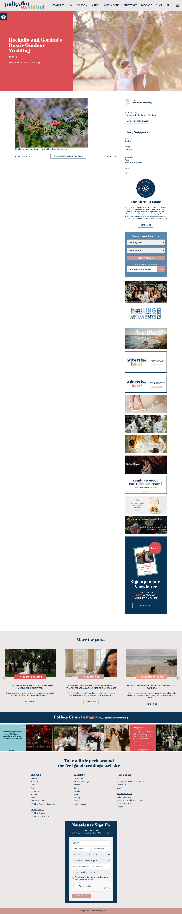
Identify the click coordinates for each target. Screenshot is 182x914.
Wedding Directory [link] (38, 813)
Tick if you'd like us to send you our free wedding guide (91, 878)
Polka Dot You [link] (90, 676)
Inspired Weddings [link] (31, 62)
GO (161, 269)
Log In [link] (119, 788)
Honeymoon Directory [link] (40, 816)
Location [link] (77, 791)
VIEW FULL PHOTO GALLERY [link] (138, 121)
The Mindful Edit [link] (37, 801)
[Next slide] (178, 678)
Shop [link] (159, 5)
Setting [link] (77, 798)
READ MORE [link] (146, 225)
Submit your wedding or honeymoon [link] (132, 800)
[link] (3, 16)
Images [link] (77, 785)
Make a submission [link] (124, 797)
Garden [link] (128, 149)
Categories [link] (78, 778)
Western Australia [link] (133, 162)
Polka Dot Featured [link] (30, 676)
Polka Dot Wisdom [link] (151, 676)
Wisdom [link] (82, 5)
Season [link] (77, 801)
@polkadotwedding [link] (116, 717)
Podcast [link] (146, 5)
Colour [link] (76, 788)
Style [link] (76, 794)
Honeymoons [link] (110, 5)
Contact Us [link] (121, 785)
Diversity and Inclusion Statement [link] (130, 782)
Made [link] (95, 5)
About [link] (119, 778)
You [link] (71, 5)
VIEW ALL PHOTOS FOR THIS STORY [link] (68, 156)
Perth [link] (127, 160)
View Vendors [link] (145, 258)
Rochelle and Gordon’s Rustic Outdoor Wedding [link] (41, 149)
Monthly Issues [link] (80, 804)
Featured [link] (58, 5)
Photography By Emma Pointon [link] (140, 115)
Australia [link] (129, 157)
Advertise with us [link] (124, 803)
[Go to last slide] (4, 678)
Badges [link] (120, 807)
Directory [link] (130, 5)
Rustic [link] (128, 141)
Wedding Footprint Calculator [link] (43, 804)
